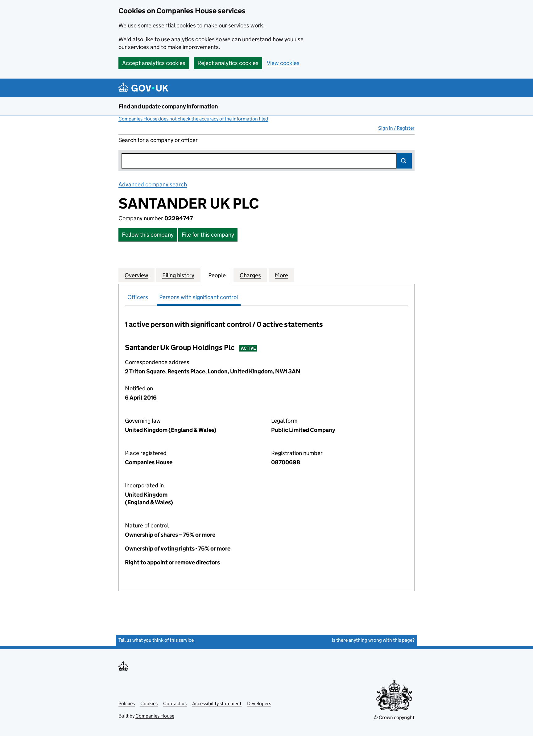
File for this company (208, 234)
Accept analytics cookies (153, 63)
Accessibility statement (217, 703)
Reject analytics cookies (227, 63)
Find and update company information (168, 106)
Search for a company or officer (158, 140)
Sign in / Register (396, 128)
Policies (126, 703)
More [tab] (281, 275)
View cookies (283, 63)
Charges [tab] (250, 275)
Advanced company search (152, 184)
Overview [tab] (136, 275)
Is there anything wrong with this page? (373, 640)
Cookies (149, 703)
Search (404, 161)
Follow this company (148, 234)
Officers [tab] (137, 297)
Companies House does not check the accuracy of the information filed (193, 119)
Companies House (154, 716)
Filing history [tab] (178, 275)
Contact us (175, 703)
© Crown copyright (394, 717)
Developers (259, 703)
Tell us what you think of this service (156, 640)
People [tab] (217, 275)
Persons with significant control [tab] (198, 297)
